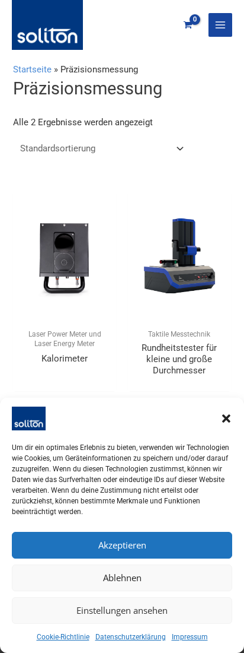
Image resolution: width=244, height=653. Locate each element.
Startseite (32, 69)
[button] (226, 418)
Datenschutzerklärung (130, 637)
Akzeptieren (122, 545)
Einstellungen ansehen (122, 610)
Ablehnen (122, 578)
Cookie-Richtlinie (63, 637)
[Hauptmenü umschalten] (220, 25)
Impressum (190, 637)
